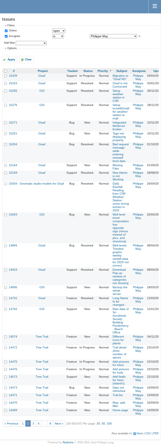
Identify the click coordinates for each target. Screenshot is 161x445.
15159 (13, 172)
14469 (13, 410)
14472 (13, 347)
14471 (13, 395)
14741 (13, 298)
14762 (13, 309)
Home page (120, 410)
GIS (41, 90)
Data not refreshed (119, 389)
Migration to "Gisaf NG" (120, 77)
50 (103, 423)
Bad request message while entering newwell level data (121, 153)
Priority (103, 71)
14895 (13, 287)
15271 (13, 122)
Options (12, 48)
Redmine (68, 442)
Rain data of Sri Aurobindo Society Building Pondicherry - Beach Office (121, 320)
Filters (11, 25)
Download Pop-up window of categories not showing (121, 276)
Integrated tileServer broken (119, 126)
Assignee (14, 36)
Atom (139, 433)
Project (43, 71)
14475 (13, 361)
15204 (13, 144)
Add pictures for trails (121, 370)
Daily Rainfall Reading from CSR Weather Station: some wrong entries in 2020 (121, 197)
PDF (156, 433)
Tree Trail (42, 336)
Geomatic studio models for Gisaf (42, 183)
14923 (13, 269)
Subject (121, 71)
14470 (13, 402)
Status (12, 30)
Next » (59, 423)
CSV (148, 433)
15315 (13, 83)
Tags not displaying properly (119, 137)
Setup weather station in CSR (119, 95)
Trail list (118, 395)
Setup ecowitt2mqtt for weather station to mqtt (121, 111)
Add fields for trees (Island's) (119, 380)
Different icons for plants (118, 340)
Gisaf (41, 75)
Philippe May (138, 77)
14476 (13, 369)
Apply (11, 59)
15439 (13, 75)
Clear (28, 59)
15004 (13, 183)
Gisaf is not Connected (120, 85)
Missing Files (118, 166)
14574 (13, 336)
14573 (13, 376)
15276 (13, 105)
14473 (13, 387)
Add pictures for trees (121, 363)
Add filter (9, 42)
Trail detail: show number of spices (120, 352)
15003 (13, 214)
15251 (13, 133)
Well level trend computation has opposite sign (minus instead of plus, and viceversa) (121, 228)
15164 (13, 165)
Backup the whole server (120, 291)
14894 (13, 245)
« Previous (11, 423)
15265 (13, 90)
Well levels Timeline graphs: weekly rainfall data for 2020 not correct (121, 255)
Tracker (72, 71)
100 (109, 423)
